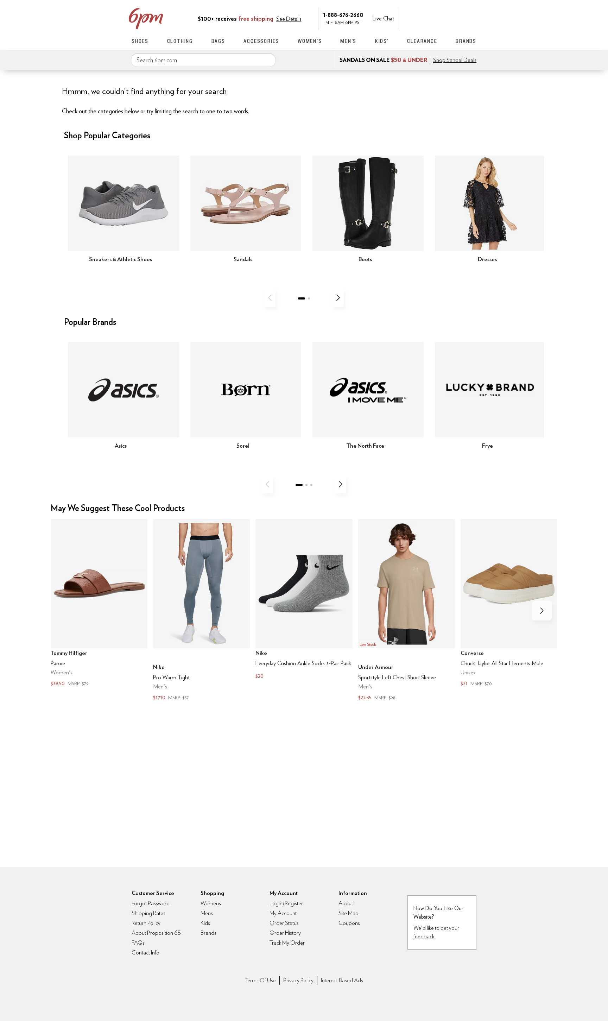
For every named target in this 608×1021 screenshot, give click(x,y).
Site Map (348, 913)
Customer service (443, 18)
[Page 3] (311, 485)
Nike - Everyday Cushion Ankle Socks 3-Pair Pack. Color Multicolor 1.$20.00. (303, 599)
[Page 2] (309, 298)
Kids (205, 923)
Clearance (422, 41)
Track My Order (287, 942)
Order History (285, 932)
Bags (218, 41)
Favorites (458, 18)
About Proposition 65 (156, 932)
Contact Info (145, 952)
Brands (466, 41)
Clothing (180, 41)
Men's (348, 41)
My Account (428, 18)
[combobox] (203, 60)
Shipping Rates (148, 913)
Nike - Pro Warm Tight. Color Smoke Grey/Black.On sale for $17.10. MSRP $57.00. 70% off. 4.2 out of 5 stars (201, 610)
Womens (211, 903)
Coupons (349, 923)
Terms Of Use (260, 980)
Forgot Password (151, 903)
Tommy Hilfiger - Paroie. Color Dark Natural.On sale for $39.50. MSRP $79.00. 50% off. (99, 603)
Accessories (261, 41)
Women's (310, 41)
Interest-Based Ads (342, 980)
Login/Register (286, 903)
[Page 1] (301, 298)
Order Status (284, 923)
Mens (207, 913)
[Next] (338, 298)
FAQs (138, 942)
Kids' (382, 41)
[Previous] (270, 298)
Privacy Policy (298, 980)
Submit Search (267, 59)
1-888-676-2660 (343, 14)
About (345, 903)
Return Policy (146, 923)
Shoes (140, 41)
